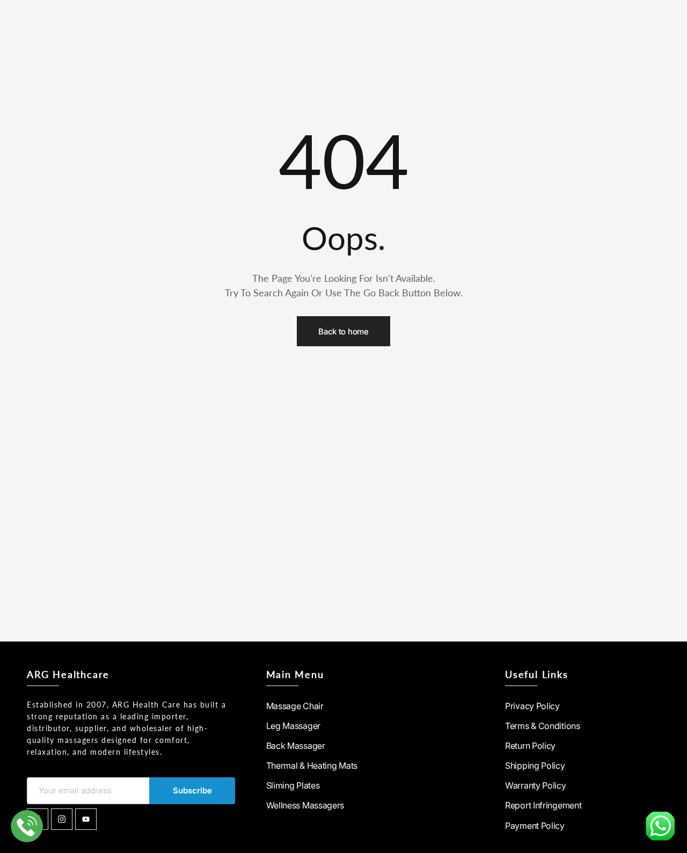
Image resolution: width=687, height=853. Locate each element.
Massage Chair (295, 706)
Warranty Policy (535, 785)
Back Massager (295, 745)
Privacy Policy (532, 706)
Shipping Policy (535, 765)
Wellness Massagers (305, 805)
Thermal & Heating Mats (311, 765)
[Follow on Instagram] (61, 819)
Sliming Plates (293, 785)
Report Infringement (543, 805)
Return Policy (530, 745)
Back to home (343, 331)
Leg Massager (293, 725)
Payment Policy (535, 825)
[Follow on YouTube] (86, 819)
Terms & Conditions (542, 725)
